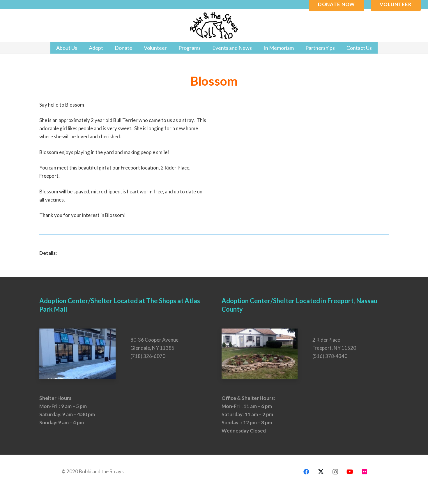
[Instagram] (335, 472)
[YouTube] (350, 472)
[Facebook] (306, 472)
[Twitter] (321, 472)
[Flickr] (364, 472)
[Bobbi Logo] (214, 25)
